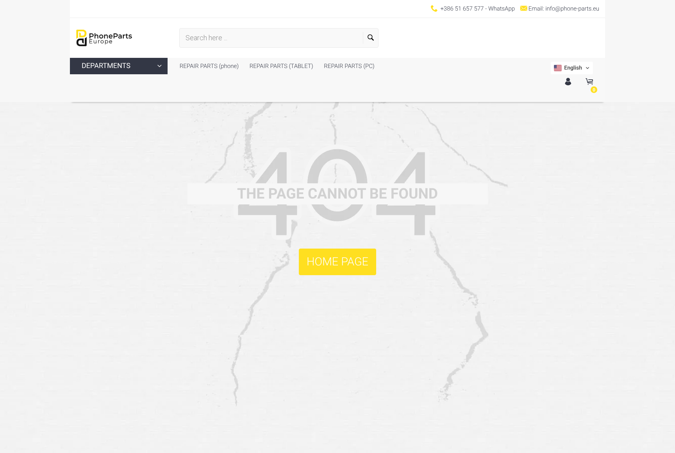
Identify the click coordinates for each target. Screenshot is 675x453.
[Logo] (104, 38)
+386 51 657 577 (462, 8)
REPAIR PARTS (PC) (349, 66)
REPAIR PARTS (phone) (209, 66)
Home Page (337, 262)
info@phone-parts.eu (572, 8)
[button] (572, 68)
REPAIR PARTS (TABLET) (280, 66)
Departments (106, 66)
